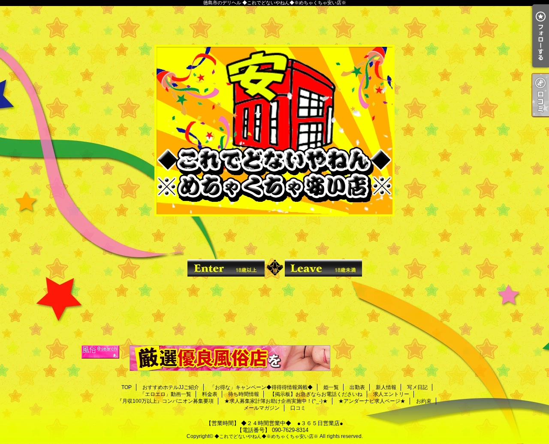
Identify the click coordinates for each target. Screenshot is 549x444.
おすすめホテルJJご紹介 (170, 387)
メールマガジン (262, 408)
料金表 (209, 394)
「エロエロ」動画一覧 (165, 394)
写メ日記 (417, 387)
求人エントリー (391, 394)
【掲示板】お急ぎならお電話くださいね (316, 394)
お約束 (423, 401)
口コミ (298, 408)
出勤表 (357, 387)
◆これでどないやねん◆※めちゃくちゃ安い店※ (266, 436)
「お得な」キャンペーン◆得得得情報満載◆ (261, 387)
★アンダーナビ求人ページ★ (371, 401)
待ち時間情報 (243, 394)
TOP (126, 387)
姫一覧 (331, 387)
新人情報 (386, 387)
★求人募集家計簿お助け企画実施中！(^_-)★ (276, 401)
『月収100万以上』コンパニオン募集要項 (165, 401)
